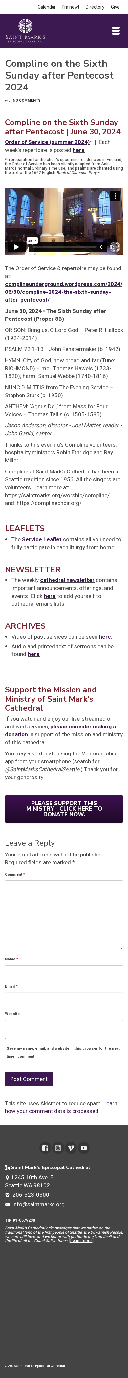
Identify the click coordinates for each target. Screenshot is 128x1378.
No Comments (27, 100)
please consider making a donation (60, 731)
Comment (15, 874)
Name (11, 959)
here (79, 150)
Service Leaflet (42, 539)
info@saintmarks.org (38, 1204)
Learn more (81, 1241)
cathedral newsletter (67, 580)
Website (12, 1014)
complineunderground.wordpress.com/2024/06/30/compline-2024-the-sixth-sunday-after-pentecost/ (63, 292)
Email (11, 986)
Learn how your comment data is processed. (61, 1107)
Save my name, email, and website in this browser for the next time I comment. (63, 1052)
